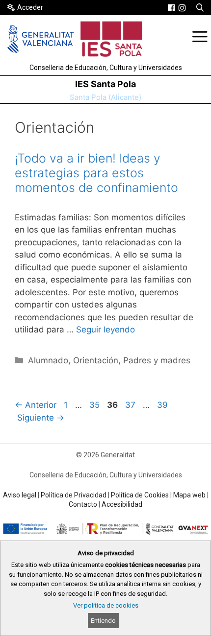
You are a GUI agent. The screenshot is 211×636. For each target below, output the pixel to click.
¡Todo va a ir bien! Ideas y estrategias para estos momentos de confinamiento (96, 173)
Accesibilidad (122, 504)
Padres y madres (156, 360)
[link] (171, 7)
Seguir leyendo (105, 329)
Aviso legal (19, 495)
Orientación (95, 360)
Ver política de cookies (105, 605)
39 (163, 405)
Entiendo (103, 620)
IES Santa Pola (105, 84)
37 (131, 405)
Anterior (35, 405)
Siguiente (40, 418)
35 (95, 405)
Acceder (30, 7)
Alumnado (48, 360)
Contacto (83, 504)
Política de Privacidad (73, 495)
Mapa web (189, 495)
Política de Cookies (140, 495)
